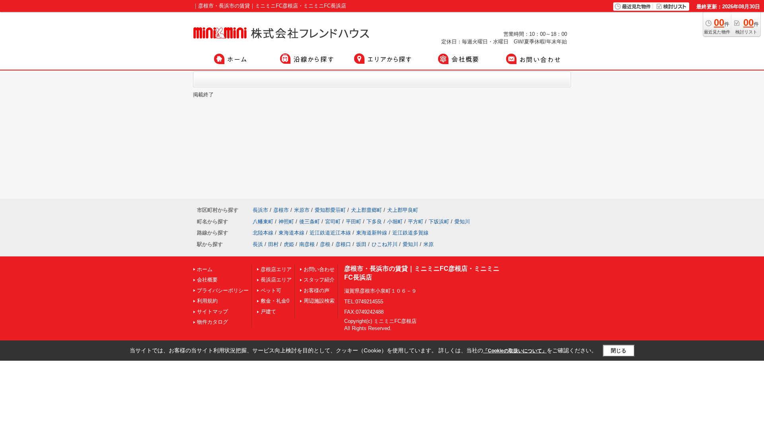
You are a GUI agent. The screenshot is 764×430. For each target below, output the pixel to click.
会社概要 (207, 280)
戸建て (268, 312)
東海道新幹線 (371, 233)
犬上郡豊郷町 (366, 210)
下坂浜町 (439, 222)
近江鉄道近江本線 (330, 233)
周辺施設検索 (319, 301)
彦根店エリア (276, 269)
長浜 (258, 244)
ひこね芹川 (385, 244)
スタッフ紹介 (319, 280)
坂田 (361, 244)
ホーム (204, 269)
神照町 (286, 222)
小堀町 (395, 222)
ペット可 (271, 290)
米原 (428, 244)
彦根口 (343, 244)
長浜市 (260, 210)
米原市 (302, 210)
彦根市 (281, 210)
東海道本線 (291, 233)
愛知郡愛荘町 (330, 210)
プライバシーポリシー (223, 290)
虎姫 (289, 244)
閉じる (618, 351)
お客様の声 (316, 290)
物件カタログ (212, 322)
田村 (273, 244)
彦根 (325, 244)
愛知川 (462, 222)
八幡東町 (263, 222)
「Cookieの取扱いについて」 (515, 351)
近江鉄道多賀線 (410, 233)
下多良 (374, 222)
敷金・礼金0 (275, 301)
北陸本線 (263, 233)
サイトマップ (212, 312)
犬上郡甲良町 (402, 210)
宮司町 (333, 222)
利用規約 (207, 301)
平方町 (415, 222)
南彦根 (307, 244)
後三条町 (309, 222)
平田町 (353, 222)
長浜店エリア (276, 280)
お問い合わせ (319, 269)
